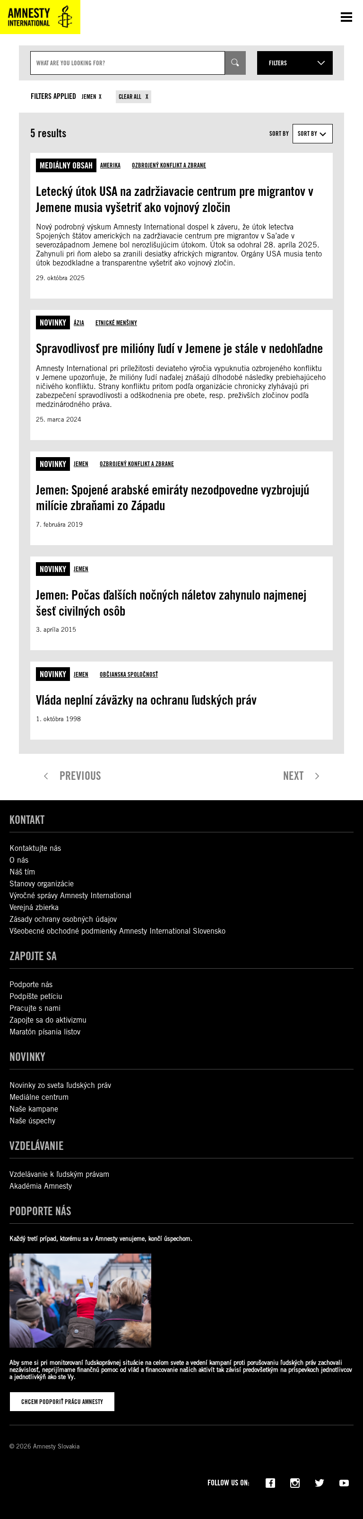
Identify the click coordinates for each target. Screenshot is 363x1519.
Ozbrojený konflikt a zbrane (169, 165)
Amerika (110, 165)
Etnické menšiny (116, 323)
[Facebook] (270, 1482)
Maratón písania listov (44, 1031)
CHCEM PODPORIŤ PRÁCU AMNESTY (62, 1401)
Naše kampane (33, 1108)
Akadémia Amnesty (40, 1186)
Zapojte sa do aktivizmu (47, 1020)
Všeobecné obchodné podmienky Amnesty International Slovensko (117, 931)
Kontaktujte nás (35, 848)
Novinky (53, 322)
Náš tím (22, 871)
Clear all (131, 96)
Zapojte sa (33, 956)
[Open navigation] (346, 17)
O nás (18, 860)
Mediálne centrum (39, 1097)
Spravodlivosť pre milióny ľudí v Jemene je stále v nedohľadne (179, 348)
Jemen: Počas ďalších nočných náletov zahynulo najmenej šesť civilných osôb (171, 603)
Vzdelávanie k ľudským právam (59, 1174)
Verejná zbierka (34, 907)
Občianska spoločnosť (129, 674)
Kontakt (26, 820)
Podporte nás (30, 984)
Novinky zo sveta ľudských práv (60, 1085)
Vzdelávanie (36, 1146)
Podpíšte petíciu (35, 996)
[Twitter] (319, 1482)
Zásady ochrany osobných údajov (63, 919)
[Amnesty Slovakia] (40, 17)
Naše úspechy (32, 1120)
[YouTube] (344, 1482)
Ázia (79, 323)
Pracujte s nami (34, 1008)
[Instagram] (294, 1482)
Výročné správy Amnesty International (70, 895)
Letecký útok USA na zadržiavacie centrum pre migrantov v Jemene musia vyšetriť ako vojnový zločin (174, 199)
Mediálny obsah (66, 165)
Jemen (89, 96)
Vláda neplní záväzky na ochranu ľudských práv (146, 700)
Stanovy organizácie (41, 883)
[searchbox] (127, 63)
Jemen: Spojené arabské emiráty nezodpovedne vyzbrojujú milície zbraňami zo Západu (172, 498)
